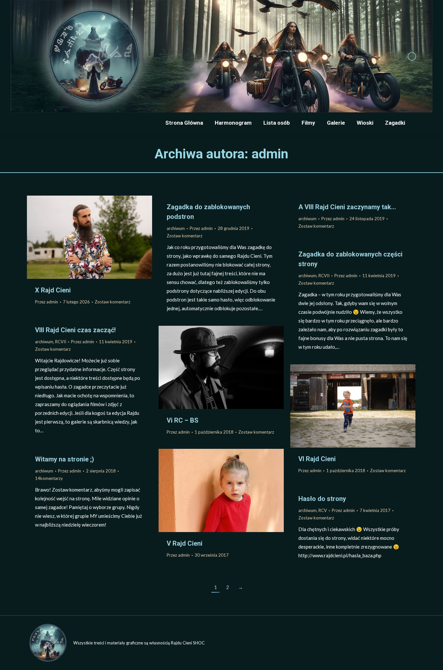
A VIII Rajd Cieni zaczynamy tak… (347, 207)
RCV (322, 510)
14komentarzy (49, 478)
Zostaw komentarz (112, 301)
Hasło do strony (322, 499)
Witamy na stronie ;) (64, 459)
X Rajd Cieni (53, 290)
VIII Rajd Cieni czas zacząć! (75, 330)
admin (270, 154)
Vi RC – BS (182, 420)
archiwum (176, 228)
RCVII (323, 275)
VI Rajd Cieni (317, 459)
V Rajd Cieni (184, 543)
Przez (46, 301)
